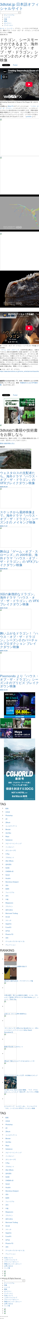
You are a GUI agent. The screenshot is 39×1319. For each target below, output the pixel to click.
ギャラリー (7, 23)
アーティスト (8, 25)
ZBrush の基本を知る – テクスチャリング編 (18, 981)
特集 (5, 19)
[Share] (3, 1316)
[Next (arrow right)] (3, 1318)
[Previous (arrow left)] (1, 1318)
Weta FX (10, 106)
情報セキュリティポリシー (13, 1264)
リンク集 (7, 1268)
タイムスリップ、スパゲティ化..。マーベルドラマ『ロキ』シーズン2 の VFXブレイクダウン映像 (20, 1107)
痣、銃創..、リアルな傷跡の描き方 (15, 966)
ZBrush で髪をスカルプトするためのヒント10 (19, 1061)
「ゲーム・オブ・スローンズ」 (10, 350)
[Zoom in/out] (7, 1316)
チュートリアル (9, 15)
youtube (29, 116)
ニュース (7, 17)
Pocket (15, 65)
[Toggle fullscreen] (5, 1316)
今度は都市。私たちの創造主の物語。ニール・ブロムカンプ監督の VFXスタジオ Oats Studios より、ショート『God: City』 (21, 997)
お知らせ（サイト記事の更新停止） (15, 1014)
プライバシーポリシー (11, 1262)
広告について (8, 1258)
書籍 (5, 21)
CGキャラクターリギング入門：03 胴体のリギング (21, 1075)
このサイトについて (10, 1260)
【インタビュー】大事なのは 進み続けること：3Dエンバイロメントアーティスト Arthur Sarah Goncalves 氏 (21, 1030)
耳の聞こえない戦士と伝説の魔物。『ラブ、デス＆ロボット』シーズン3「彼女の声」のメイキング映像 (21, 1091)
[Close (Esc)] (1, 1316)
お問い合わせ (8, 1266)
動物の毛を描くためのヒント (13, 1047)
